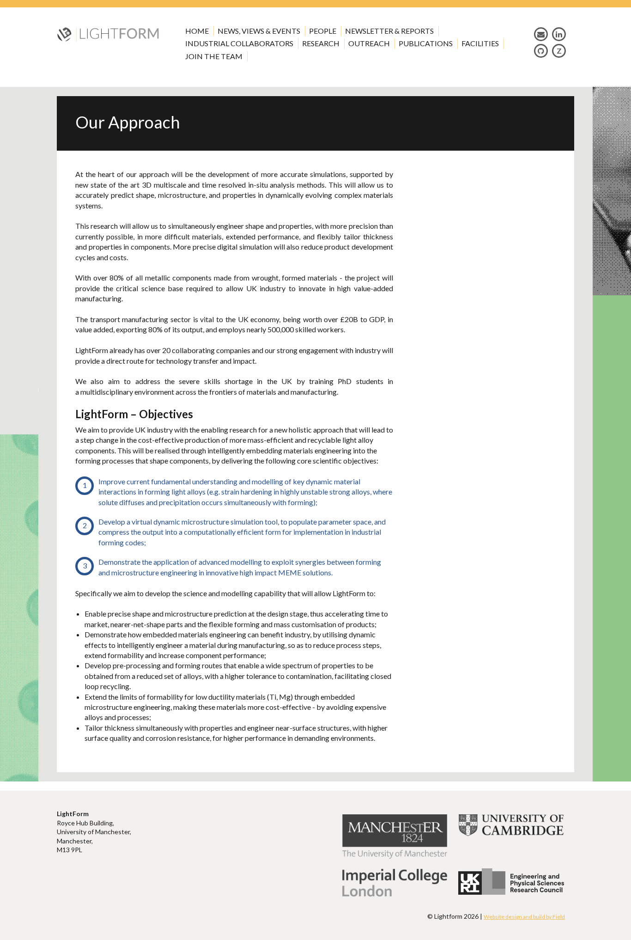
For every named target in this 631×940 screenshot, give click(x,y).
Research (321, 43)
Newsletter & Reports (389, 30)
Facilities (480, 43)
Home (197, 30)
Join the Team (214, 56)
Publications (426, 43)
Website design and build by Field (524, 916)
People (322, 30)
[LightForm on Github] (541, 50)
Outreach (369, 43)
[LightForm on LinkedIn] (559, 34)
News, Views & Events (259, 30)
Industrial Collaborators (239, 43)
